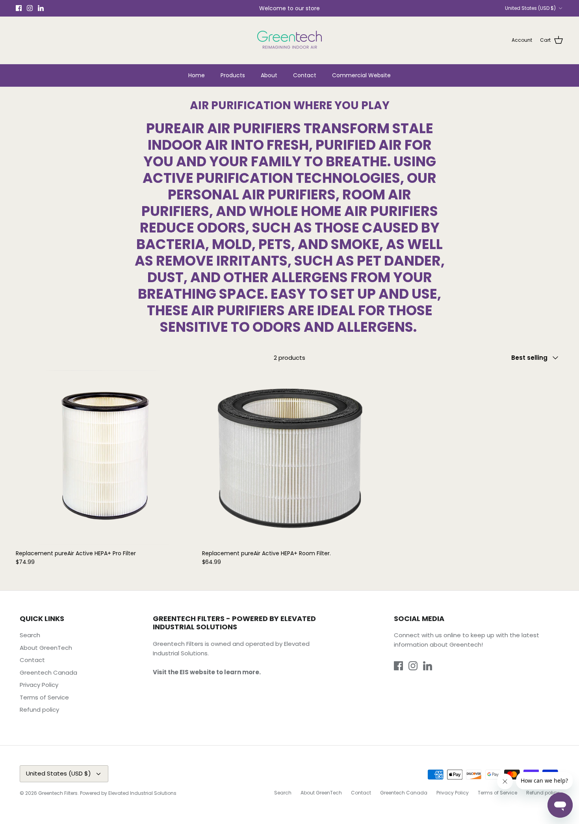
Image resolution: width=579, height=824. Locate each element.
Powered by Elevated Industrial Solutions (128, 793)
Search (30, 635)
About (269, 75)
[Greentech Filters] (289, 40)
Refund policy (39, 709)
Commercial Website (361, 75)
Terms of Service (44, 697)
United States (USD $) (530, 8)
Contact (304, 75)
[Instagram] (30, 8)
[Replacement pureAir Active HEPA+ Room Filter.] (289, 457)
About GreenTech (46, 648)
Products (233, 75)
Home (196, 75)
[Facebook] (19, 8)
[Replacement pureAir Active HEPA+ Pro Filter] (103, 457)
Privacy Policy (39, 685)
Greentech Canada (48, 672)
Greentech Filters (58, 793)
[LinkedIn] (41, 8)
